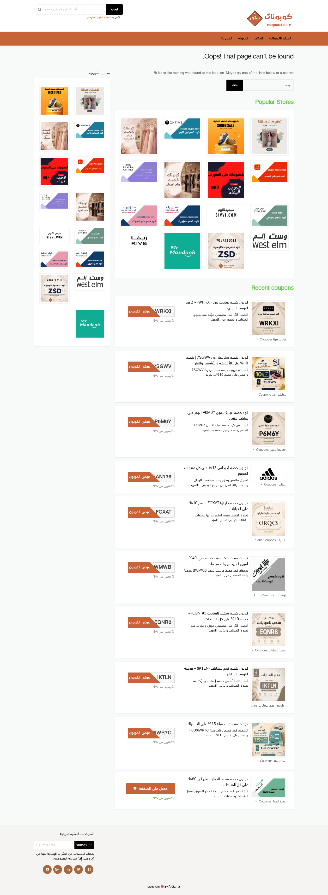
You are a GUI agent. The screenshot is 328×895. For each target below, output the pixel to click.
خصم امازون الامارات (98, 17)
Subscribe (84, 845)
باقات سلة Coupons (273, 761)
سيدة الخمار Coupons (272, 802)
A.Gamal (175, 887)
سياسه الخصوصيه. (65, 859)
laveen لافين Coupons (271, 450)
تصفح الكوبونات (280, 38)
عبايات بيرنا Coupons (273, 340)
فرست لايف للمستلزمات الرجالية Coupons (268, 595)
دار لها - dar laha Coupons (268, 540)
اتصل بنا (226, 38)
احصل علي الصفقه (153, 789)
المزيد (215, 320)
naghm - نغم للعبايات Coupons (268, 706)
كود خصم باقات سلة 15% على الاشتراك (217, 724)
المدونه (243, 38)
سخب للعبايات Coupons (270, 651)
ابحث (114, 9)
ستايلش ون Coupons (272, 395)
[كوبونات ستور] (270, 17)
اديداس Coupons (275, 485)
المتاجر (258, 38)
